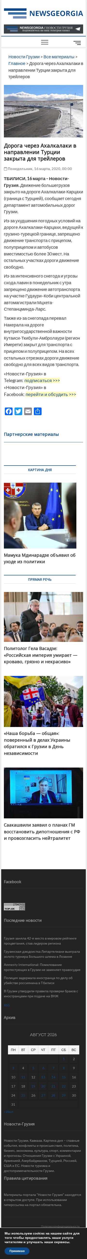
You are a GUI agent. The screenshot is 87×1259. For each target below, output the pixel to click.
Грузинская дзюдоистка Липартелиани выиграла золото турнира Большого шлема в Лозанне (42, 953)
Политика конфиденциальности (60, 1226)
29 (64, 1095)
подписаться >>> (42, 380)
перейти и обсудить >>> (51, 394)
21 (53, 1086)
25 (23, 1095)
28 (53, 1095)
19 (33, 1086)
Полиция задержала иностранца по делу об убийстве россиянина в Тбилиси (38, 980)
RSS (7, 1005)
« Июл (8, 1112)
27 (43, 1095)
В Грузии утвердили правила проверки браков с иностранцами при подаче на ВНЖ (41, 993)
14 (53, 1077)
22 (64, 1086)
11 (23, 1077)
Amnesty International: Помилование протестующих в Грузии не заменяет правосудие (42, 967)
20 (43, 1086)
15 (64, 1077)
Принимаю (17, 1251)
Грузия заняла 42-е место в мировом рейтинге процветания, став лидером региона (40, 940)
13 (43, 1077)
